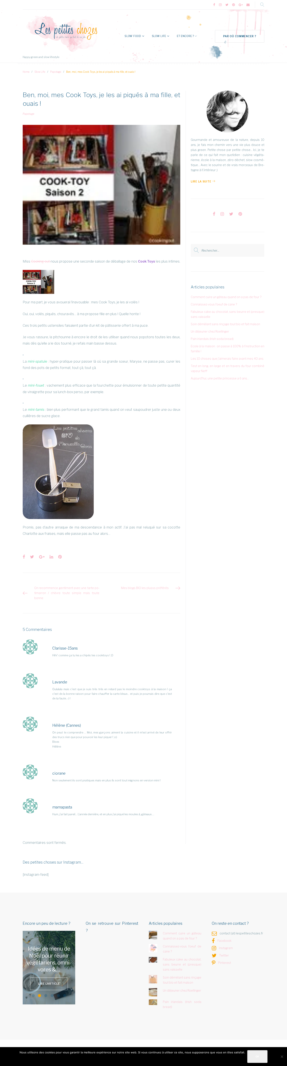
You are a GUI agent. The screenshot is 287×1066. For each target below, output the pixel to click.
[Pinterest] (233, 5)
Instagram (226, 948)
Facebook (224, 940)
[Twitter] (226, 5)
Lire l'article (60, 980)
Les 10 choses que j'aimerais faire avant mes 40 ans (227, 358)
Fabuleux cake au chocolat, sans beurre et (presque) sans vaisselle (182, 964)
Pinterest (224, 962)
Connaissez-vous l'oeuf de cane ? (214, 304)
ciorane (59, 773)
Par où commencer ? (239, 36)
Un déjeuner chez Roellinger (210, 331)
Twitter (224, 955)
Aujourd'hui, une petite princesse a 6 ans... (220, 378)
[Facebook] (214, 5)
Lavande (59, 682)
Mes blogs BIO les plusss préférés (145, 588)
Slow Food (133, 36)
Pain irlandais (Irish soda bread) (212, 339)
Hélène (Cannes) (66, 725)
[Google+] (241, 5)
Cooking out (41, 261)
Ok (257, 1056)
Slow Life (159, 36)
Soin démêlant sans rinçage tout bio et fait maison (225, 324)
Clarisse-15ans (65, 648)
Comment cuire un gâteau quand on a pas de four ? (226, 297)
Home (26, 71)
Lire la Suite (201, 181)
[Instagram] (220, 5)
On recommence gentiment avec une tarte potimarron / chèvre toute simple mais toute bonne (66, 593)
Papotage (55, 71)
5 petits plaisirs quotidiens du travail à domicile (60, 959)
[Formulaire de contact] (248, 5)
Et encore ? (185, 36)
